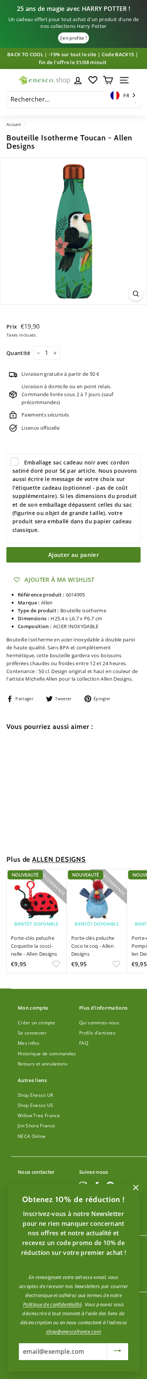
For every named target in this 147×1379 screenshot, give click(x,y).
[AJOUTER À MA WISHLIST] (56, 830)
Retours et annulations (42, 1064)
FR (126, 95)
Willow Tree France (39, 1115)
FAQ (83, 1043)
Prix (12, 326)
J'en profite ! (73, 38)
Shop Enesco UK (36, 1095)
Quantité (18, 353)
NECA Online (32, 1136)
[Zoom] (136, 294)
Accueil (13, 124)
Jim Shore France (36, 1125)
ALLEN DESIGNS (59, 859)
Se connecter (32, 1033)
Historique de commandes (47, 1053)
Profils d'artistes (97, 1033)
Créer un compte (36, 1022)
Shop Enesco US (36, 1105)
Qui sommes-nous (99, 1022)
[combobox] (124, 96)
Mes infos (28, 1043)
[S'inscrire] (117, 1351)
